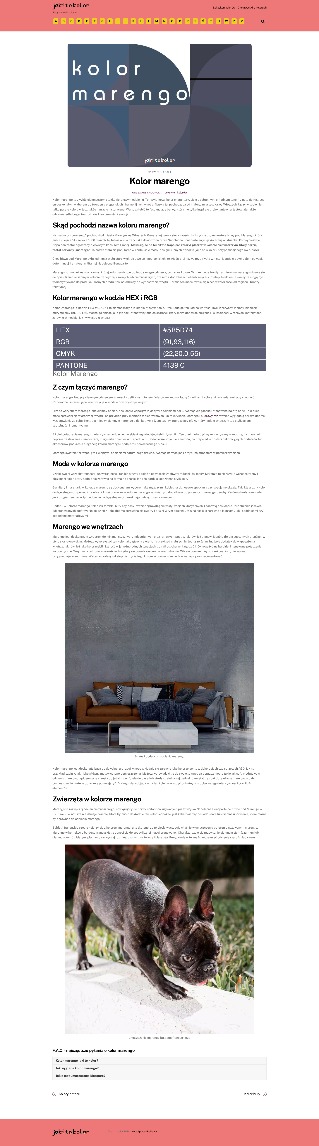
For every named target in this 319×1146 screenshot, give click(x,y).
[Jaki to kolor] (70, 8)
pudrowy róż (209, 416)
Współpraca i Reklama (144, 1131)
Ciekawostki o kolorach (252, 7)
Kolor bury (252, 1094)
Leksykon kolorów (224, 7)
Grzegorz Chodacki (146, 192)
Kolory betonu (69, 1094)
